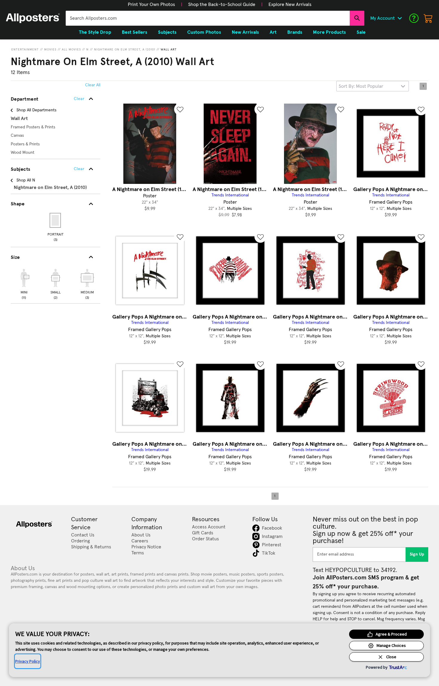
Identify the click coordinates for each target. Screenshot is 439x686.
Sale (361, 32)
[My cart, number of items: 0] (428, 18)
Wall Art (169, 49)
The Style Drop (95, 32)
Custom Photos (204, 32)
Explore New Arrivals (289, 4)
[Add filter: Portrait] (56, 220)
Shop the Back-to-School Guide (221, 4)
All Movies (71, 49)
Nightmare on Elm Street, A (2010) (124, 49)
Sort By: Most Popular (361, 86)
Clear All (92, 85)
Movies (50, 49)
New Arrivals (245, 32)
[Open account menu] (399, 18)
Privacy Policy (27, 661)
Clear (79, 169)
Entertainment (25, 49)
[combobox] (208, 18)
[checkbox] (24, 283)
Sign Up (417, 554)
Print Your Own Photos (151, 4)
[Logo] (33, 18)
